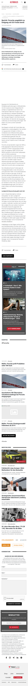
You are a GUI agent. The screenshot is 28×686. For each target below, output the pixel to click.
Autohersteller (16, 14)
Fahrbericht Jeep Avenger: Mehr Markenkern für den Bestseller (13, 469)
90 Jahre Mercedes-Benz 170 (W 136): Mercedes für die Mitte (13, 527)
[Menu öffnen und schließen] (2, 2)
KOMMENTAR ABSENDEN (14, 604)
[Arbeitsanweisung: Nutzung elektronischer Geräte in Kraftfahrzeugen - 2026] (14, 304)
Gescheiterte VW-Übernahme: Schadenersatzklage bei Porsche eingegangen (13, 394)
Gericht (6, 131)
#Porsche (5, 343)
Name (3, 572)
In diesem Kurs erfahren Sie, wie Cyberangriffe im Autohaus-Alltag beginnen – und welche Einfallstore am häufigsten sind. (13, 293)
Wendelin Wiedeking (7, 221)
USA (3, 150)
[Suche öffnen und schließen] (21, 2)
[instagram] (10, 657)
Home (3, 14)
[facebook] (6, 657)
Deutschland (16, 148)
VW (9, 145)
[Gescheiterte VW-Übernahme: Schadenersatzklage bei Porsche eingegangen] (14, 381)
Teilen (16, 64)
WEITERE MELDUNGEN (9, 435)
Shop (5, 673)
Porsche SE (22, 119)
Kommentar (4, 578)
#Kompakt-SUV (11, 465)
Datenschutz (13, 682)
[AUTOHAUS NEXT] (9, 266)
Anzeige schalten (18, 545)
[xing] (14, 657)
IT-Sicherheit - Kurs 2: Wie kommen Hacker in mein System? (12, 287)
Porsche (4, 104)
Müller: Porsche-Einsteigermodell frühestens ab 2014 (13, 424)
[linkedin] (17, 657)
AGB (9, 682)
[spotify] (21, 657)
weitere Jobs (6, 545)
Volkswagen (22, 152)
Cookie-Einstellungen (22, 682)
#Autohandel (11, 493)
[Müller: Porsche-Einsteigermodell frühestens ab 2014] (14, 412)
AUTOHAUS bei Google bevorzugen (13, 69)
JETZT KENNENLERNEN (14, 328)
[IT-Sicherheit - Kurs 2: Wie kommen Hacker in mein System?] (14, 275)
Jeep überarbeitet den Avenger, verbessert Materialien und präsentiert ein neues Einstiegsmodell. (13, 473)
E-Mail (3, 566)
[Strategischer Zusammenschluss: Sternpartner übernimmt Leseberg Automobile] (14, 484)
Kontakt (8, 677)
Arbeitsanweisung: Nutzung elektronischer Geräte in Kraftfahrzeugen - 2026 (13, 316)
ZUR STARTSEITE (8, 256)
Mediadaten (20, 673)
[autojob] (23, 540)
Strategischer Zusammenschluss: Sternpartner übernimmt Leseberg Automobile (14, 497)
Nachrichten (8, 14)
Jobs (11, 673)
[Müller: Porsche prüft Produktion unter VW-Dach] (14, 352)
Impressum (4, 682)
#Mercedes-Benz (11, 524)
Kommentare (7, 64)
